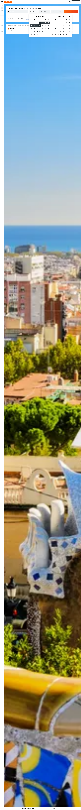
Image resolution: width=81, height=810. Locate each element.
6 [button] (48, 22)
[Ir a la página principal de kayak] (8, 2)
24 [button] (39, 31)
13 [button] (48, 25)
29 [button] (34, 34)
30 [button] (37, 34)
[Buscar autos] (2, 10)
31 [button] (66, 34)
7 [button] (31, 25)
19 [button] (45, 28)
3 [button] (66, 22)
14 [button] (31, 28)
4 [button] (69, 22)
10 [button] (39, 25)
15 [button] (34, 28)
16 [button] (37, 28)
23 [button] (37, 31)
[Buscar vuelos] (2, 5)
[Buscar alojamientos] (2, 8)
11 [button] (42, 25)
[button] (2, 2)
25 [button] (42, 31)
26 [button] (45, 31)
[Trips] (2, 25)
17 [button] (39, 28)
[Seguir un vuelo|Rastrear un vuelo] (2, 20)
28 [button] (31, 34)
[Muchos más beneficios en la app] (2, 14)
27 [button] (48, 31)
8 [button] (34, 25)
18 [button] (42, 28)
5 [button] (45, 22)
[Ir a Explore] (2, 17)
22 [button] (34, 31)
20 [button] (48, 28)
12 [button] (45, 25)
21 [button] (31, 31)
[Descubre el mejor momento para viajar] (2, 22)
